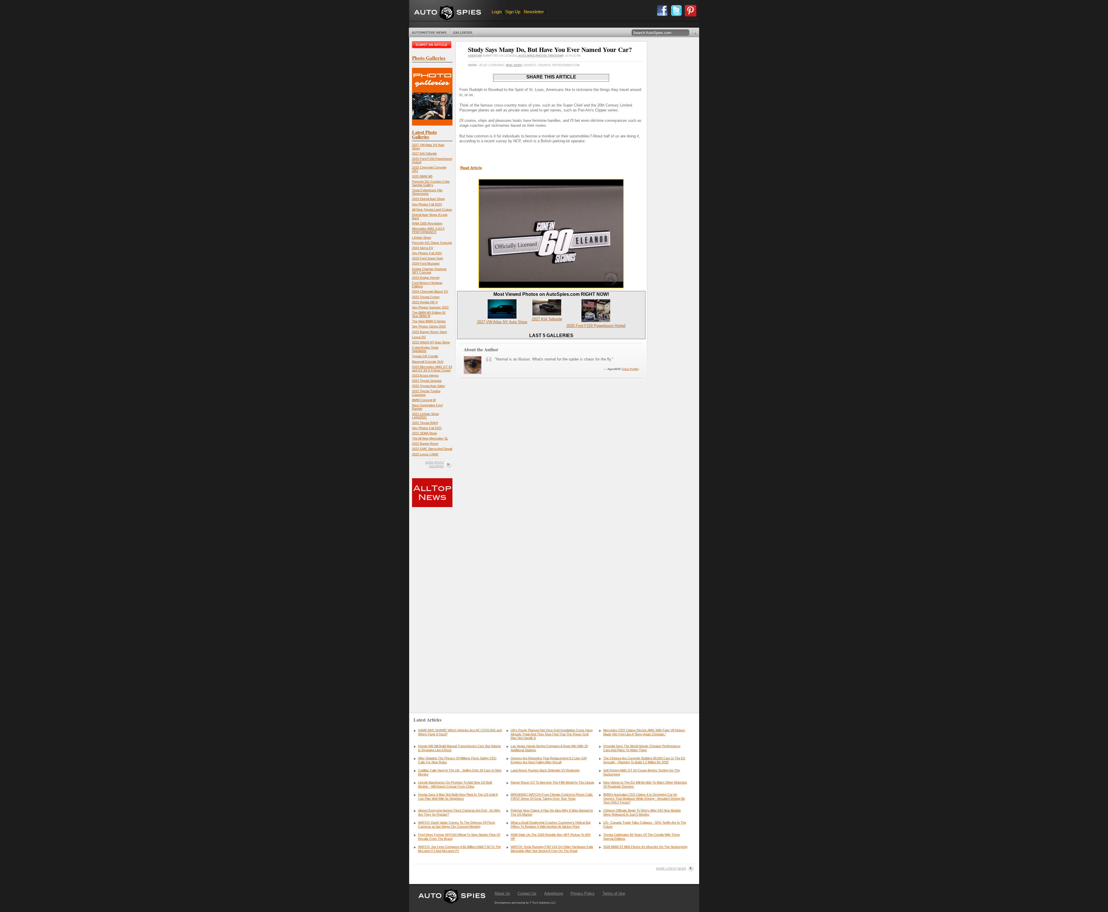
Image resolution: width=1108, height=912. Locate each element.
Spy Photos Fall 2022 (427, 253)
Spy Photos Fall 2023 (427, 204)
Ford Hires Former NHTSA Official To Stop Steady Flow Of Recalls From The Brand (459, 836)
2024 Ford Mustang (425, 263)
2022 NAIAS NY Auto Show (431, 342)
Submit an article (432, 44)
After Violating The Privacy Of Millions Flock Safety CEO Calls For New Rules (457, 760)
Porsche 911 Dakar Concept (432, 242)
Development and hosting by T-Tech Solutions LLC (525, 902)
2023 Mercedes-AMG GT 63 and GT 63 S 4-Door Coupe (432, 368)
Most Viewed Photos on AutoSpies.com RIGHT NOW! (551, 294)
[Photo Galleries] (432, 124)
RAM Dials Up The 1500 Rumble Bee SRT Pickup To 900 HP (550, 836)
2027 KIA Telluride (424, 153)
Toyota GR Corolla (425, 356)
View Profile (630, 369)
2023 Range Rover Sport (429, 332)
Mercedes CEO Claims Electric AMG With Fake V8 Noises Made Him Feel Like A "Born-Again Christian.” (644, 732)
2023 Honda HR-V (425, 302)
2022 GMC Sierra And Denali (432, 449)
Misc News (514, 65)
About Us (502, 893)
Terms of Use (613, 893)
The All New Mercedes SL (430, 438)
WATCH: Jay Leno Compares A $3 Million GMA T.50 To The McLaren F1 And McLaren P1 (459, 849)
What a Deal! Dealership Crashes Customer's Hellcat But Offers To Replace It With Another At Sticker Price (550, 824)
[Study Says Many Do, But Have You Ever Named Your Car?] (551, 287)
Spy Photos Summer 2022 (430, 307)
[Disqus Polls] (551, 468)
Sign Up (512, 11)
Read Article (471, 168)
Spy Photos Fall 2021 (427, 428)
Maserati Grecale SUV (427, 361)
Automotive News (429, 32)
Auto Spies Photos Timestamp (540, 55)
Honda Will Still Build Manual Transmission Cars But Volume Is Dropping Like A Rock (459, 748)
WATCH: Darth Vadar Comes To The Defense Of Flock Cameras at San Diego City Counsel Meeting (456, 824)
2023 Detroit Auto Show (428, 199)
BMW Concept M (424, 400)
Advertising (553, 893)
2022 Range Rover (425, 443)
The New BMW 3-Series (429, 321)
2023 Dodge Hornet (425, 277)
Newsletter (534, 11)
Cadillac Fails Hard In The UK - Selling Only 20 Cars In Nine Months (459, 772)
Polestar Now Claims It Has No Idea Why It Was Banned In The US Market (552, 812)
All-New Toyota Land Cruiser (432, 209)
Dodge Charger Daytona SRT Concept (429, 270)
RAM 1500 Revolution (427, 223)
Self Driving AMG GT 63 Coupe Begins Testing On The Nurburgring (641, 772)
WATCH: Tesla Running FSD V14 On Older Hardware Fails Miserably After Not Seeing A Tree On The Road (552, 849)
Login (497, 11)
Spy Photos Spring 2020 (429, 326)
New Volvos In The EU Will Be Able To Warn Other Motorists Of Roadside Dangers (645, 784)
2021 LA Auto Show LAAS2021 (425, 415)
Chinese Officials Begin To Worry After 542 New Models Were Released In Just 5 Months (642, 812)
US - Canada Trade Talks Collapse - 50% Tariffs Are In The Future (644, 824)
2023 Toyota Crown (425, 297)
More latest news (671, 868)
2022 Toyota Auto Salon (428, 386)
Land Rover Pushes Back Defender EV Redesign (545, 770)
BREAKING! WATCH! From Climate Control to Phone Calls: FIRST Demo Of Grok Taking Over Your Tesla (552, 796)
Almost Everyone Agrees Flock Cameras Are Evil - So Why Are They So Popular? (459, 812)
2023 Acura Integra (425, 375)
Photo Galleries (463, 32)
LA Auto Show (421, 237)
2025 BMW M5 (422, 176)
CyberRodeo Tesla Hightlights (425, 349)
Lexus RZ (419, 337)
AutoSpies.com (447, 13)
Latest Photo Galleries (424, 134)
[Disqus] (551, 616)
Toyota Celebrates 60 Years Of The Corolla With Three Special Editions (641, 836)
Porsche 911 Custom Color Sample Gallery (431, 183)
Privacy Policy (582, 893)
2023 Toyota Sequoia (426, 380)
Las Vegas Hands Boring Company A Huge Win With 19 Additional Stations (549, 748)
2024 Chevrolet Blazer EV (430, 291)
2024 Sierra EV (422, 248)
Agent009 (475, 55)
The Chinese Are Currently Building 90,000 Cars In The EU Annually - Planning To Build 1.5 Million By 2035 (644, 760)
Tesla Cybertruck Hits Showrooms (427, 191)
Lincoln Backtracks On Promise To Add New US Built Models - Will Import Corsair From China (455, 784)
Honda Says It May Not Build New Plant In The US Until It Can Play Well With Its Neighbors (458, 796)
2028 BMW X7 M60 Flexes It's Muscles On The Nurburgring (645, 847)
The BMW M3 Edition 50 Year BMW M (429, 314)
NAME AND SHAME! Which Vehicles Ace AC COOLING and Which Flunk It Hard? (460, 732)
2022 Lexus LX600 (425, 454)
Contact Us (527, 893)
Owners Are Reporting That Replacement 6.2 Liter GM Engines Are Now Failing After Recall (549, 760)
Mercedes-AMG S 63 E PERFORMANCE (428, 230)
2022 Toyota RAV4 (425, 423)
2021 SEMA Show (424, 433)
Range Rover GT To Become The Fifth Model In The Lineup (552, 782)
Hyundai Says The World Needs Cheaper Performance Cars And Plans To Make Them (641, 748)
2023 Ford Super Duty (427, 258)
